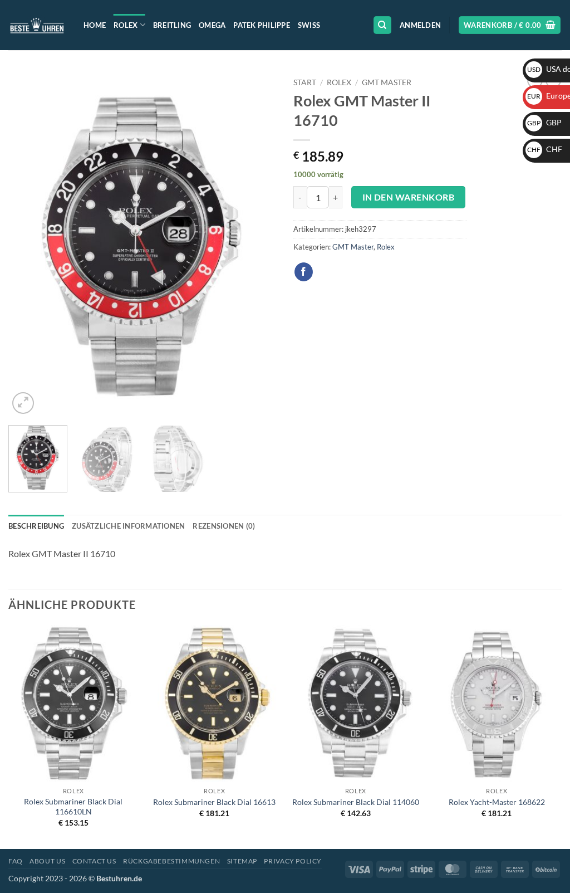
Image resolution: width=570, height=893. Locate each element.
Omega (212, 25)
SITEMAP (242, 861)
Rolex (125, 25)
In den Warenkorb (408, 197)
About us (47, 861)
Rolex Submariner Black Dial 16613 (214, 802)
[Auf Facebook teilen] (303, 271)
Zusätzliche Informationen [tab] (128, 525)
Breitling (172, 25)
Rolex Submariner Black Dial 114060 (355, 802)
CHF (544, 149)
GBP (544, 122)
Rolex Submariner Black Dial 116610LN (73, 807)
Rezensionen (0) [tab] (224, 525)
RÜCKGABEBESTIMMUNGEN (171, 861)
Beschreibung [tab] (36, 525)
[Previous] (28, 244)
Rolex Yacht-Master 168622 (497, 802)
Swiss (309, 25)
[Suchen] (382, 25)
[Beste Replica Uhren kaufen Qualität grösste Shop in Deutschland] (37, 25)
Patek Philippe (261, 25)
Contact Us (94, 861)
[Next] (257, 244)
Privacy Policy (293, 861)
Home (94, 25)
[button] (420, 25)
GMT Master (386, 82)
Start (304, 82)
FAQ (15, 861)
